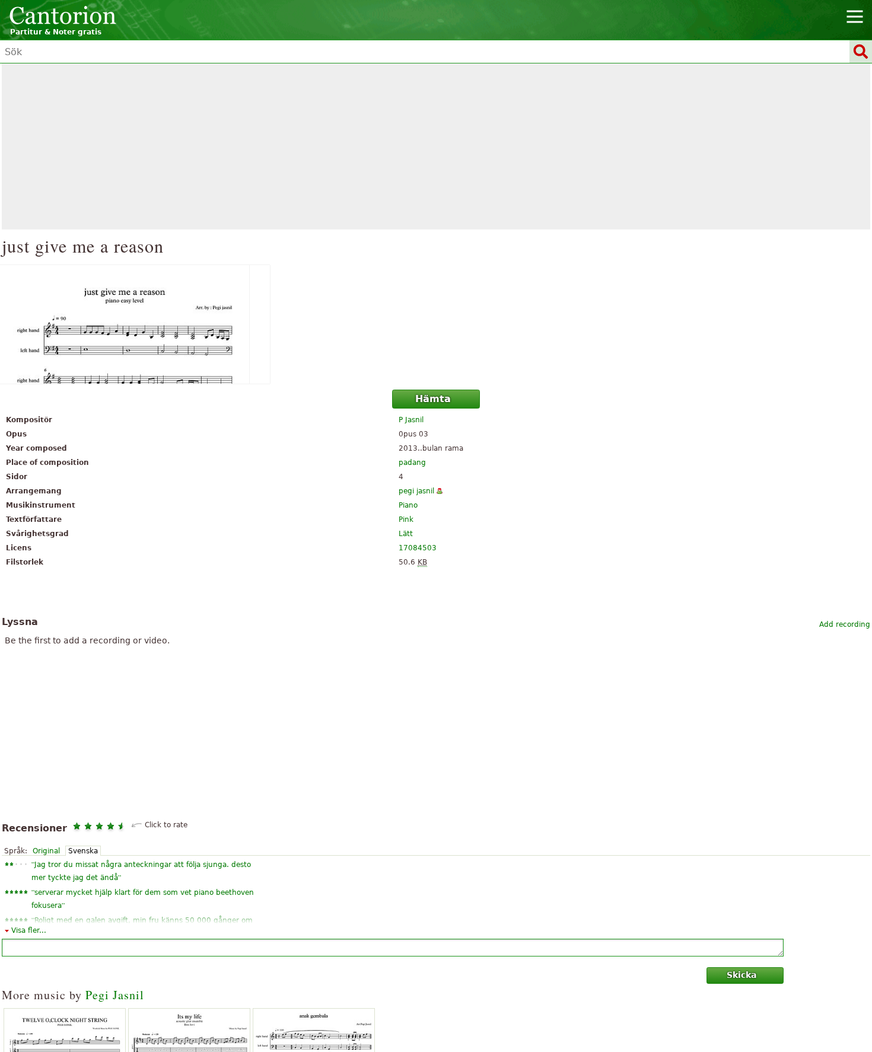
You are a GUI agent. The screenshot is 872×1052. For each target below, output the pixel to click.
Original (46, 851)
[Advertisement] (436, 146)
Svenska (83, 851)
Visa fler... (28, 930)
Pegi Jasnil (114, 995)
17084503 (418, 548)
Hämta (433, 398)
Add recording (844, 624)
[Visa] (436, 324)
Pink (406, 519)
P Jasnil (411, 420)
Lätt (406, 534)
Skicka (741, 975)
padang (412, 462)
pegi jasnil (416, 491)
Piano (408, 505)
